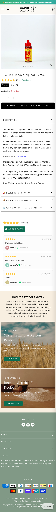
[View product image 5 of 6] (30, 66)
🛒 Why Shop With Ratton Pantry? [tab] (22, 208)
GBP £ (26, 480)
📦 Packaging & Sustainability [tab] (20, 200)
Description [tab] (10, 120)
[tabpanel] (28, 156)
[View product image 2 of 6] (25, 66)
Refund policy (36, 501)
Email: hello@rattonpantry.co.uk (18, 498)
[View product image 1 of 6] (23, 66)
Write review (15, 229)
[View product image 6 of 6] (32, 66)
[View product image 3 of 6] (27, 66)
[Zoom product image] (51, 65)
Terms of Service (21, 501)
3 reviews (26, 80)
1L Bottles (21, 156)
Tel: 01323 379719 (40, 498)
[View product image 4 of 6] (28, 66)
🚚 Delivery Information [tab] (17, 193)
